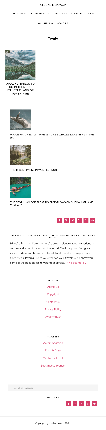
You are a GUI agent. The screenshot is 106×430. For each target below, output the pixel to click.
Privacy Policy (53, 309)
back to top (99, 423)
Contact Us (53, 302)
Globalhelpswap (53, 5)
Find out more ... (76, 263)
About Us (53, 287)
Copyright (53, 294)
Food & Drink (53, 350)
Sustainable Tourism (53, 365)
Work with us (53, 317)
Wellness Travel (53, 358)
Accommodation (53, 343)
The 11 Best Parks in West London (33, 170)
